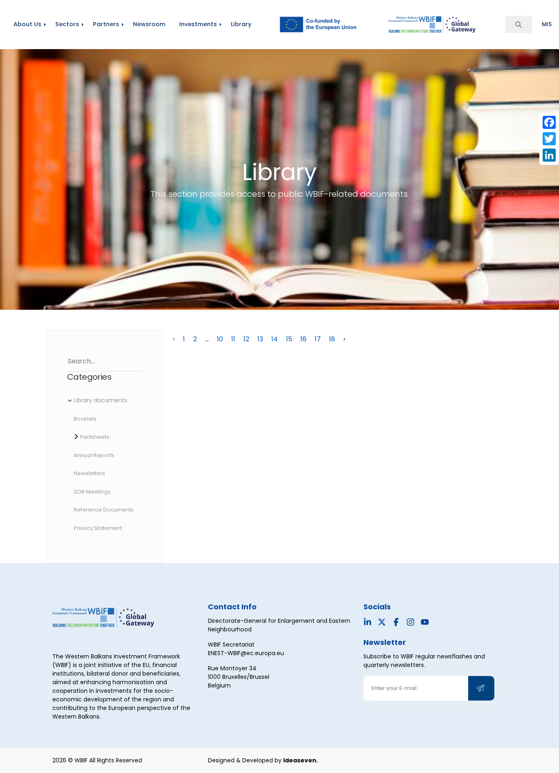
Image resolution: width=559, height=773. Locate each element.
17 (318, 339)
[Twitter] (549, 139)
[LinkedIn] (549, 155)
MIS (547, 24)
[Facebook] (549, 122)
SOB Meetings (92, 492)
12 (246, 339)
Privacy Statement (98, 528)
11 (233, 339)
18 (332, 339)
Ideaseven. (300, 760)
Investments (198, 24)
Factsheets (94, 437)
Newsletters (89, 473)
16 (303, 339)
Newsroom (149, 24)
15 (289, 339)
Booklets (85, 419)
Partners (106, 24)
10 (220, 339)
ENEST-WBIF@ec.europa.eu (246, 653)
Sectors (67, 24)
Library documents (100, 400)
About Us (27, 24)
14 (274, 339)
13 (260, 339)
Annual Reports (94, 455)
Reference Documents (104, 510)
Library (241, 24)
